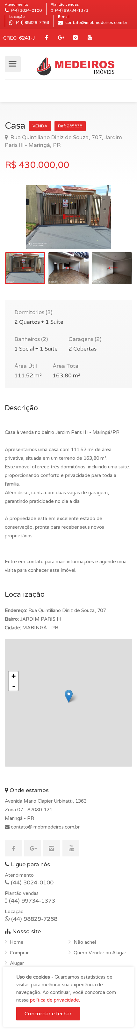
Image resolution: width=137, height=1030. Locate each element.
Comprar (19, 953)
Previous (23, 225)
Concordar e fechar (48, 1014)
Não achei (85, 942)
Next (114, 225)
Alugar (17, 963)
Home (17, 942)
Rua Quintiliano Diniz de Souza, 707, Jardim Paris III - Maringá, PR (63, 141)
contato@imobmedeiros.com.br (45, 827)
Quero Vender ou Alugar (100, 953)
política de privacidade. (55, 1000)
